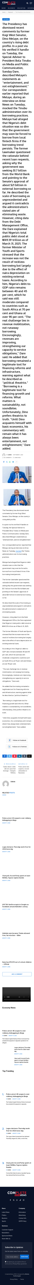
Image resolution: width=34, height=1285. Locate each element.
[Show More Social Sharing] (16, 461)
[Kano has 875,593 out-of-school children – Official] (17, 951)
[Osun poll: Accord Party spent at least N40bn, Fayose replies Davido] (17, 864)
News (4, 8)
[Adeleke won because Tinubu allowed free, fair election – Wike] (17, 922)
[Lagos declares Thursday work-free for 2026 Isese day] (17, 835)
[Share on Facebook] (3, 461)
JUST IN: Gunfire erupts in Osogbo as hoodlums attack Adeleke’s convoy (15, 906)
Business (11, 8)
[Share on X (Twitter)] (6, 461)
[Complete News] (9, 3)
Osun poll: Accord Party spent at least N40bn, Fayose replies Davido (16, 877)
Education (21, 8)
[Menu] (31, 3)
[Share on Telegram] (12, 461)
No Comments (8, 457)
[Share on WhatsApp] (9, 461)
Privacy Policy (16, 1264)
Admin (10, 454)
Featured (6, 19)
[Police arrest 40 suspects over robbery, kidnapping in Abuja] (17, 807)
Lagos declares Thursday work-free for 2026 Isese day (22, 1049)
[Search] (27, 3)
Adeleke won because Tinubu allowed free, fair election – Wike (16, 934)
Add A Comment (17, 974)
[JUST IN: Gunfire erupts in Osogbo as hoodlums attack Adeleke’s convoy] (17, 893)
